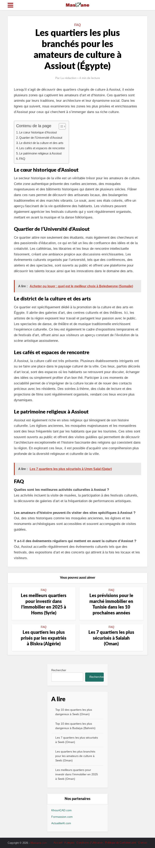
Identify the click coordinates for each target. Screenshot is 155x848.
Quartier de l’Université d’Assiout (40, 137)
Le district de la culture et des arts (41, 143)
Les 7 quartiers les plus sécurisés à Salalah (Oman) (111, 638)
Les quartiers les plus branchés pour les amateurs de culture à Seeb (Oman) (75, 756)
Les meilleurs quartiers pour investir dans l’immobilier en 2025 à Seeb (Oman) (76, 774)
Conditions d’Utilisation (89, 842)
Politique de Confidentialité (120, 842)
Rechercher (58, 670)
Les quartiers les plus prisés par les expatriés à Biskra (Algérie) (43, 638)
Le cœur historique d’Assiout (38, 132)
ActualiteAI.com (61, 823)
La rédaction (68, 78)
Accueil (57, 842)
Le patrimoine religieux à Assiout (40, 153)
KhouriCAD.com (61, 810)
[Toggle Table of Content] (60, 126)
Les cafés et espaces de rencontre (42, 148)
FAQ (77, 25)
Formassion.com (62, 816)
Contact (142, 842)
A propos (69, 842)
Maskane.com (38, 842)
